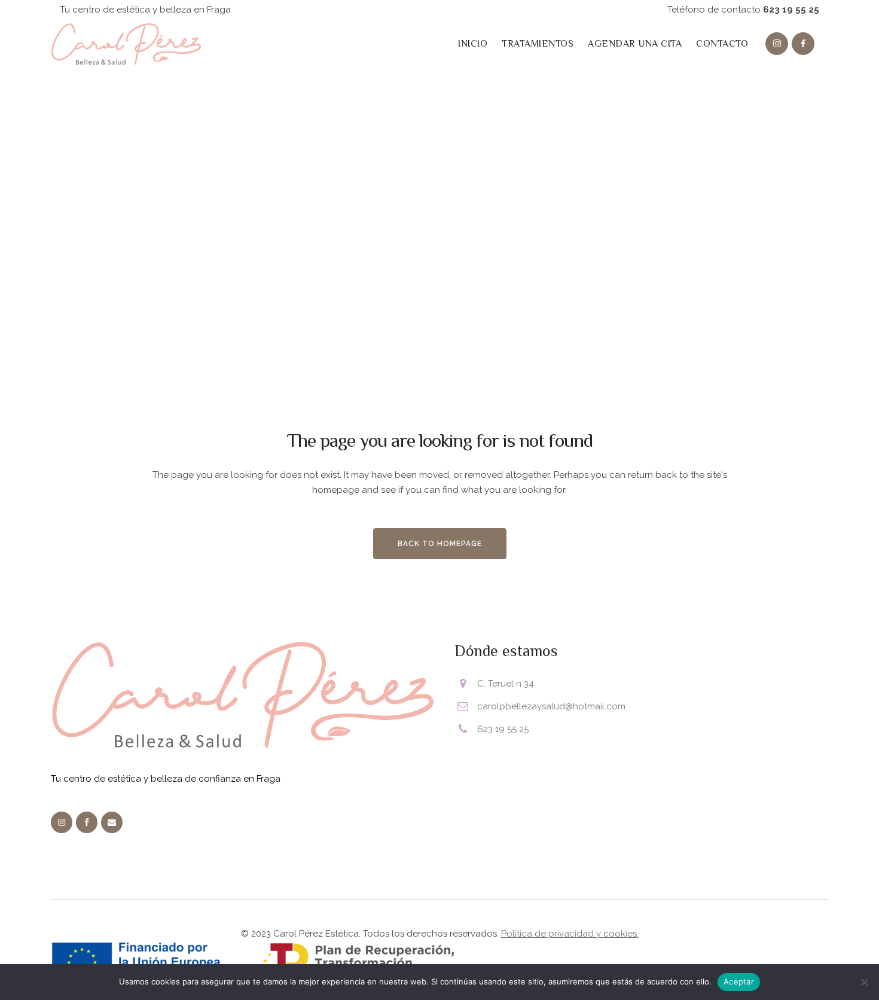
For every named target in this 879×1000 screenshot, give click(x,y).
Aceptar (739, 981)
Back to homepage (440, 543)
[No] (864, 982)
